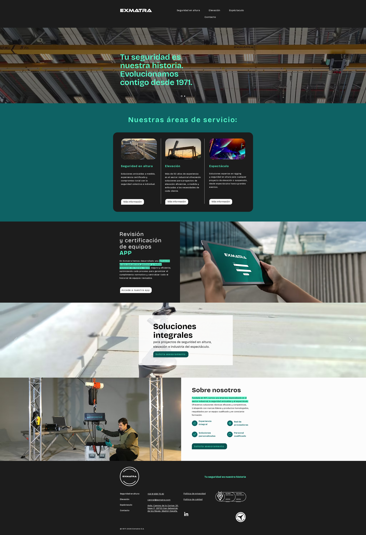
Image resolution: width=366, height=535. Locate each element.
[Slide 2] (184, 96)
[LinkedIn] (186, 514)
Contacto (124, 510)
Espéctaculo (126, 505)
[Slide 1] (181, 96)
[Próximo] (350, 340)
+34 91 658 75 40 (156, 494)
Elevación (124, 499)
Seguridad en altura (129, 494)
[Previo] (15, 340)
